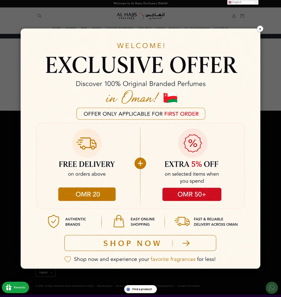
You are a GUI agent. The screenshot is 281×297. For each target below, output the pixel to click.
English (236, 2)
